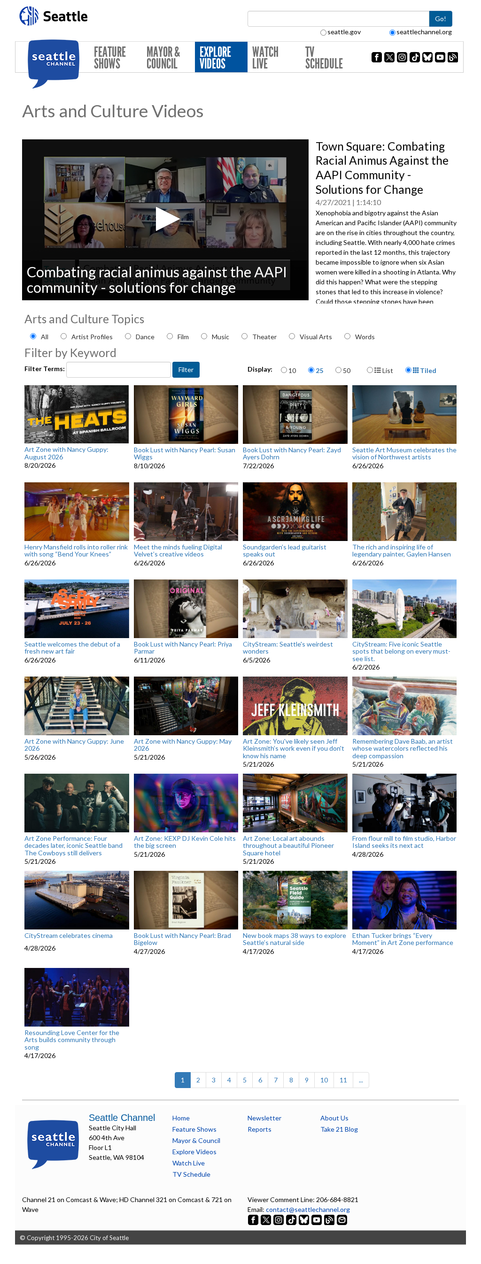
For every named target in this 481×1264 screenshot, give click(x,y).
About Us (334, 1118)
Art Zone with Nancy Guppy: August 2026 (66, 453)
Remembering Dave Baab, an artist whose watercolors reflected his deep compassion (402, 748)
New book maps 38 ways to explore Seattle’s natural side (294, 939)
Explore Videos (215, 58)
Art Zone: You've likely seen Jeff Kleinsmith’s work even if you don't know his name (293, 748)
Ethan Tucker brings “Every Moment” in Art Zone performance (402, 939)
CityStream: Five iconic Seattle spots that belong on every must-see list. (401, 651)
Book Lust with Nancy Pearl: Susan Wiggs (184, 453)
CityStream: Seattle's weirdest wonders (288, 647)
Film (183, 337)
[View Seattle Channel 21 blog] (330, 1219)
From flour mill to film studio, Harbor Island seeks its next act (404, 842)
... (361, 1080)
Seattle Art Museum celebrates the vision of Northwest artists (404, 453)
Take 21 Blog (339, 1129)
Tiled (427, 370)
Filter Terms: (45, 369)
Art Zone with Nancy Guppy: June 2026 (74, 745)
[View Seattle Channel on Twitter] (266, 1219)
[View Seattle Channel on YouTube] (317, 1219)
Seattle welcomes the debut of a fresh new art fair (72, 647)
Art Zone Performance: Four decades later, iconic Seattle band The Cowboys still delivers (73, 845)
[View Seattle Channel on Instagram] (279, 1219)
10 (292, 370)
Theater (264, 337)
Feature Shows (110, 58)
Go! (440, 19)
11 (343, 1080)
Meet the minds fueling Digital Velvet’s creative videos (178, 550)
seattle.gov (344, 32)
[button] (165, 219)
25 (319, 370)
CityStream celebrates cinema (68, 935)
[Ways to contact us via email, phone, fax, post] (342, 1219)
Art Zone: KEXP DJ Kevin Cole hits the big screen (185, 842)
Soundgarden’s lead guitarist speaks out (284, 550)
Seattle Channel (122, 1117)
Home (181, 1118)
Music (220, 337)
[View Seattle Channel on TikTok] (291, 1219)
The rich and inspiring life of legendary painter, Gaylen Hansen (401, 550)
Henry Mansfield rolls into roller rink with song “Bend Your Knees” (76, 550)
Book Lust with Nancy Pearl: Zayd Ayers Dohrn (292, 453)
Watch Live (265, 58)
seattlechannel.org (424, 32)
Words (365, 337)
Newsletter (264, 1118)
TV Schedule (324, 58)
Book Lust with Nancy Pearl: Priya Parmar (183, 647)
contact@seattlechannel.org (308, 1209)
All (44, 337)
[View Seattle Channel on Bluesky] (304, 1219)
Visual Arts (316, 337)
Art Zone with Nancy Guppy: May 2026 (183, 745)
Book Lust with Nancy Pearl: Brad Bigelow (182, 939)
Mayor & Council (163, 58)
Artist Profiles (92, 337)
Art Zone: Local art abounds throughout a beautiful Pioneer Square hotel (288, 845)
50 (346, 370)
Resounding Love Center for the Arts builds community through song (71, 1040)
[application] (165, 219)
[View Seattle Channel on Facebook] (254, 1219)
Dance (145, 337)
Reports (260, 1129)
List (387, 370)
